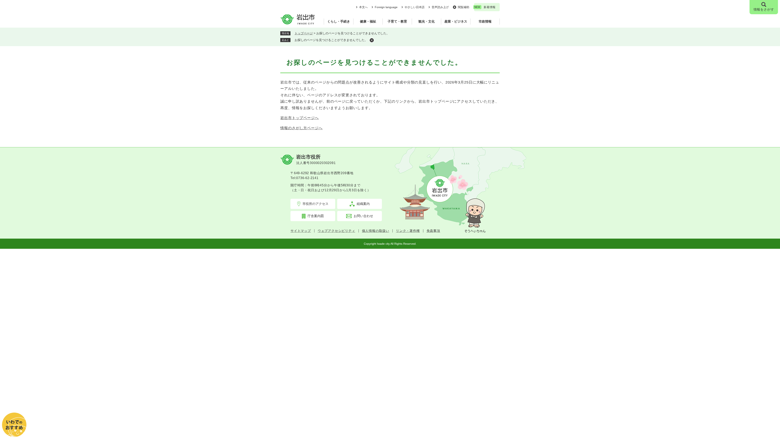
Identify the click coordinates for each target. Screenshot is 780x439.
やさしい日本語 (415, 7)
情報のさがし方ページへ (301, 128)
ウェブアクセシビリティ (336, 231)
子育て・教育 (397, 21)
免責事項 (433, 231)
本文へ (363, 7)
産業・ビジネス (455, 21)
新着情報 (490, 7)
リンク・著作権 (408, 231)
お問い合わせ (363, 216)
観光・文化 (426, 21)
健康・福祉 (368, 21)
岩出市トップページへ (299, 118)
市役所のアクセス (315, 203)
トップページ (304, 33)
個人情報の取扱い (375, 231)
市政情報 (485, 21)
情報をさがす (764, 9)
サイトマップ (300, 231)
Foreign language (386, 7)
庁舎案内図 (316, 216)
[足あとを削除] (371, 40)
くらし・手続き (338, 21)
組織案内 (363, 203)
